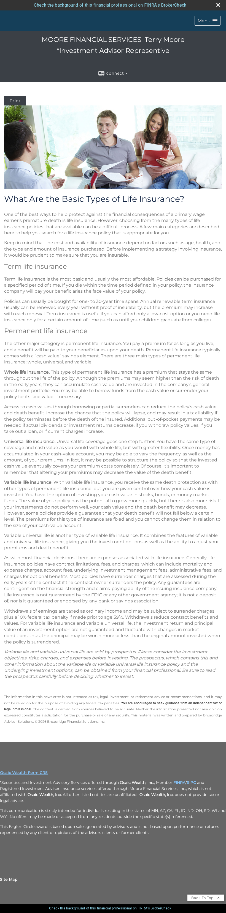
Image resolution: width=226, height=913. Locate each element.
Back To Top (203, 898)
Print (15, 100)
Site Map (9, 879)
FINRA (179, 782)
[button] (207, 21)
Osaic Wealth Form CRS (24, 772)
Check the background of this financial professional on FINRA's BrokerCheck (110, 5)
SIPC (192, 782)
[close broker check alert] (218, 5)
